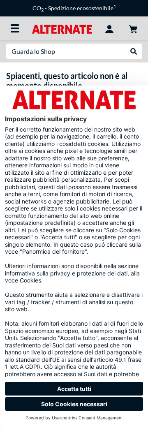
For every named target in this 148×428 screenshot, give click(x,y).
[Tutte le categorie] (14, 28)
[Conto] (109, 28)
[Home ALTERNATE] (62, 28)
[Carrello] (133, 28)
